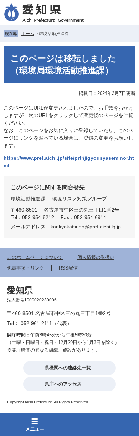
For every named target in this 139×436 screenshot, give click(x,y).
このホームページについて (35, 257)
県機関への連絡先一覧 (68, 367)
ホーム (27, 33)
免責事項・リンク (25, 268)
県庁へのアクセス (63, 384)
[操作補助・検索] (104, 424)
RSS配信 (68, 268)
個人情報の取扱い (95, 257)
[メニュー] (35, 424)
